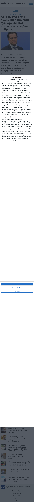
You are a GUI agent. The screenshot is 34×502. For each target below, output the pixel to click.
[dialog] (17, 251)
